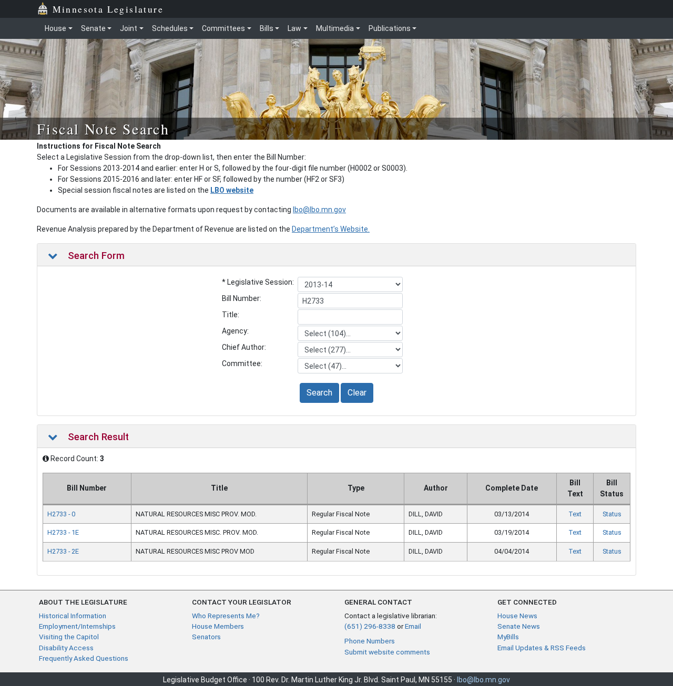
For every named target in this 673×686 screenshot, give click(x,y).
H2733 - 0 (61, 514)
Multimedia (335, 28)
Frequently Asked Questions (83, 658)
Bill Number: (241, 298)
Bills (266, 28)
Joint (128, 28)
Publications (390, 28)
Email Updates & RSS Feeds (541, 647)
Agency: (235, 331)
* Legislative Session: (258, 282)
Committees (223, 28)
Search (319, 393)
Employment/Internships (77, 626)
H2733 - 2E (63, 551)
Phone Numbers (369, 641)
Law (294, 28)
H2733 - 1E (63, 532)
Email (413, 626)
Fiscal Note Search (103, 129)
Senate (93, 28)
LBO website (231, 190)
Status (612, 514)
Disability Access (66, 647)
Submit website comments (387, 652)
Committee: (242, 363)
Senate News (518, 626)
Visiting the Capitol (69, 636)
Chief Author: (244, 347)
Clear (357, 393)
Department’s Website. (331, 229)
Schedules (170, 28)
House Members (218, 626)
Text (575, 514)
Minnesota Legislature (108, 9)
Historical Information (72, 615)
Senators (206, 636)
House (55, 28)
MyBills (508, 636)
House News (517, 615)
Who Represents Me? (226, 615)
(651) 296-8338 (369, 626)
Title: (230, 314)
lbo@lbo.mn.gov (319, 209)
